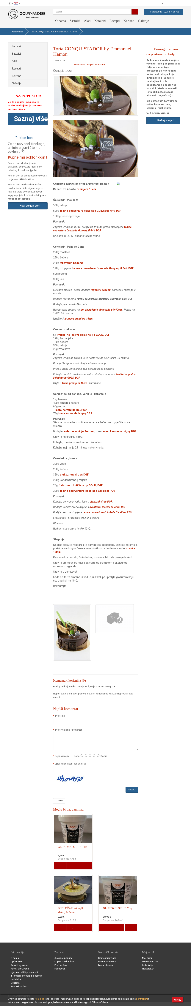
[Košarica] (175, 3)
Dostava (15, 982)
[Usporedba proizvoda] (170, 3)
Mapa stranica (106, 965)
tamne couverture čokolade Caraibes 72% (107, 512)
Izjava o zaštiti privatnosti (24, 972)
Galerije (143, 21)
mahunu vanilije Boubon (79, 431)
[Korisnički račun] (160, 3)
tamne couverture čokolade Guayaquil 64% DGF (90, 210)
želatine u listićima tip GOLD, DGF (81, 485)
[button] (28, 119)
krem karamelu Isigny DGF (119, 431)
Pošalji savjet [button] (165, 120)
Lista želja (147, 965)
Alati (87, 21)
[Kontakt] (155, 3)
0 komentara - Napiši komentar (88, 64)
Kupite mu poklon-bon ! (27, 157)
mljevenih (66, 262)
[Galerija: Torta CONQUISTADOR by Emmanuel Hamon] (72, 632)
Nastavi (132, 789)
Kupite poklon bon (64, 961)
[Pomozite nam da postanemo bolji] (150, 3)
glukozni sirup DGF (101, 501)
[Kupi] (180, 3)
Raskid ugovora (19, 965)
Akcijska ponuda (63, 958)
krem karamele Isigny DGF (75, 413)
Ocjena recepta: (63, 756)
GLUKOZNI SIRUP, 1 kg (72, 846)
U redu (177, 999)
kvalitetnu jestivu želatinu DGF (108, 507)
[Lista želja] (166, 3)
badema (78, 262)
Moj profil (147, 958)
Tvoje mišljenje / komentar (68, 730)
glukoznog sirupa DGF (74, 474)
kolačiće (39, 998)
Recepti (114, 21)
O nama (60, 21)
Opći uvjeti (16, 961)
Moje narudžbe (150, 961)
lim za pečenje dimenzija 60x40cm (101, 309)
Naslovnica (17, 31)
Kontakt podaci (19, 986)
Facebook (59, 968)
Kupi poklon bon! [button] (29, 205)
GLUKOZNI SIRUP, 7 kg (117, 908)
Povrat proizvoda (20, 968)
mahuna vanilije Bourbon (71, 409)
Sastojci (75, 21)
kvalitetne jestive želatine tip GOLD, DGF (83, 334)
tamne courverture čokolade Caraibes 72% (87, 490)
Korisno (128, 21)
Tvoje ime (60, 716)
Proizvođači (60, 965)
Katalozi (100, 21)
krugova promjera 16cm (79, 318)
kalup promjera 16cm (74, 383)
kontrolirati (142, 998)
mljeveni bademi (101, 289)
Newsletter (148, 968)
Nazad (60, 801)
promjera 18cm (86, 189)
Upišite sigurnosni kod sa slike (70, 763)
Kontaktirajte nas (107, 958)
